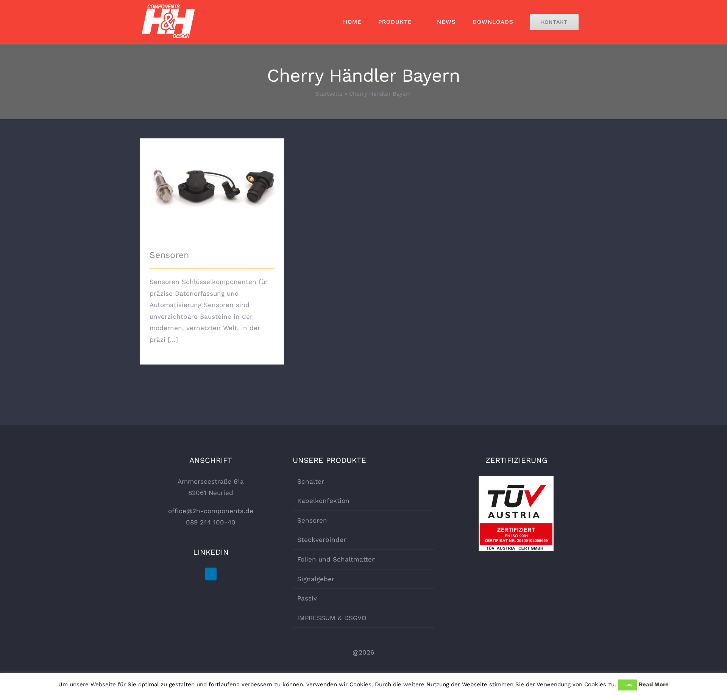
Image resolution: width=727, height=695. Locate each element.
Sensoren (212, 179)
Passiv (307, 598)
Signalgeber (315, 579)
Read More (654, 684)
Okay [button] (627, 685)
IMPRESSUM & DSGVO (332, 618)
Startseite (329, 93)
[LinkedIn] (211, 574)
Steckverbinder (321, 539)
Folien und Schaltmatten (336, 559)
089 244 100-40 (211, 522)
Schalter (310, 481)
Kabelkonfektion (323, 500)
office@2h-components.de (210, 511)
